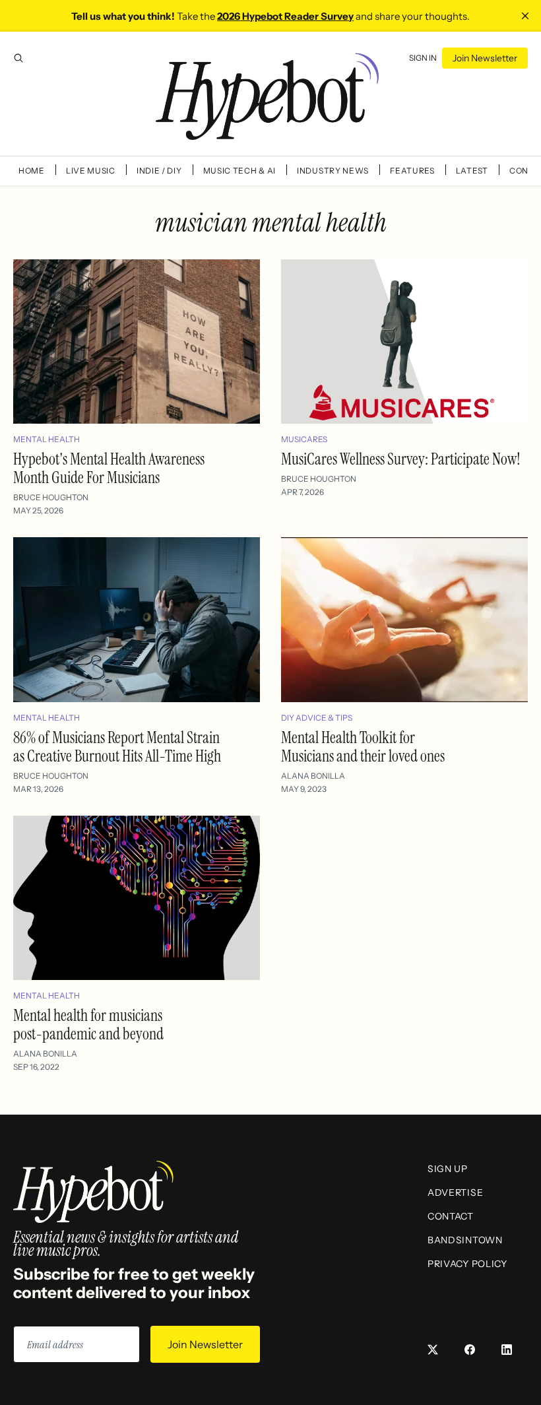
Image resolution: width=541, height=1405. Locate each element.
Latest (472, 171)
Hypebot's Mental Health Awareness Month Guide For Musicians (109, 468)
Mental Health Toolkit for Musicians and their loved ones (363, 746)
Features (412, 171)
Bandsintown (465, 1240)
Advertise (455, 1192)
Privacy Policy (467, 1264)
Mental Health (46, 439)
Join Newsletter (485, 58)
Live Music (90, 171)
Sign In (423, 58)
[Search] (18, 58)
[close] (525, 15)
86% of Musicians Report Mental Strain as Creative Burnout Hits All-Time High (117, 746)
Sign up (448, 1169)
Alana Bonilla (313, 776)
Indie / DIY (159, 171)
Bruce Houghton (50, 497)
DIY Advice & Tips (316, 718)
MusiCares (304, 439)
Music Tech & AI (239, 171)
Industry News (333, 171)
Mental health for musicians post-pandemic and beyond (88, 1024)
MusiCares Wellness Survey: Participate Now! (401, 459)
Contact (451, 1216)
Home (31, 171)
